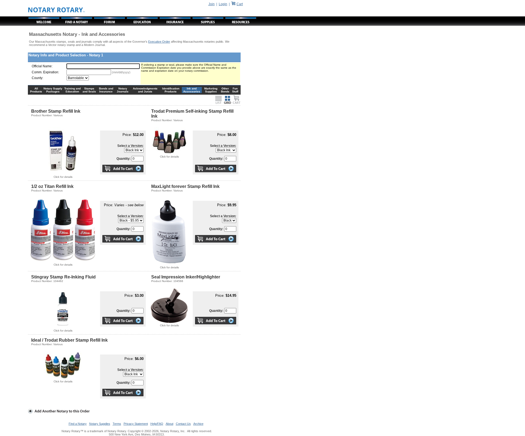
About (169, 423)
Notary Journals (123, 90)
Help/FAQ (156, 423)
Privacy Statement (136, 423)
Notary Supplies (99, 423)
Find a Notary (78, 423)
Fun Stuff (235, 90)
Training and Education (72, 90)
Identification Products (170, 90)
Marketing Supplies (210, 90)
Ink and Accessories (191, 90)
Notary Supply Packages (52, 90)
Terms (117, 423)
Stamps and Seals (89, 90)
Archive (198, 423)
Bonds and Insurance (106, 90)
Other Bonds (225, 90)
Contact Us (183, 423)
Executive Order (159, 41)
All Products (36, 90)
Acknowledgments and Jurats (145, 90)
